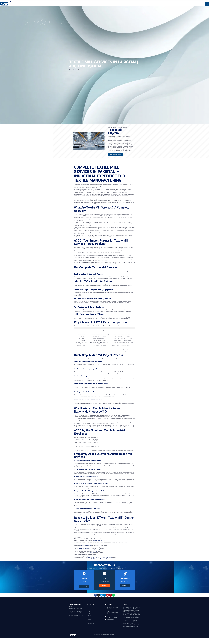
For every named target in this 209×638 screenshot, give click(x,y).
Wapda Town (131, 607)
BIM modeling (93, 549)
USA (137, 626)
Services (89, 607)
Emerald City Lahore (135, 617)
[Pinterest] (110, 595)
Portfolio (89, 619)
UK (135, 624)
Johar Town (125, 619)
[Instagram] (98, 595)
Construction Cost (90, 623)
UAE (134, 624)
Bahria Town (125, 607)
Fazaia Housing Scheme (134, 620)
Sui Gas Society (126, 622)
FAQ (88, 617)
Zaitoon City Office (134, 610)
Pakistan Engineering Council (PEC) (98, 556)
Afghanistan (132, 626)
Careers (88, 613)
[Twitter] (101, 595)
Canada (127, 626)
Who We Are (89, 609)
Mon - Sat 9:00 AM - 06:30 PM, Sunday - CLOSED (27, 1)
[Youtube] (107, 595)
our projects (95, 551)
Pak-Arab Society (126, 613)
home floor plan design (84, 547)
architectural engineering (86, 545)
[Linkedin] (104, 595)
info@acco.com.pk (14, 1)
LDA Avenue (129, 614)
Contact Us (89, 611)
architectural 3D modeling (84, 548)
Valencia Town (130, 623)
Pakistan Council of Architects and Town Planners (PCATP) (100, 557)
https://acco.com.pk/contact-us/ (98, 540)
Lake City (133, 608)
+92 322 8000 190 (6, 1)
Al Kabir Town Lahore (135, 611)
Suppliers (89, 615)
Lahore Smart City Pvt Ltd (131, 616)
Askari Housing (131, 619)
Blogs (88, 621)
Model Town (134, 614)
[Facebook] (95, 595)
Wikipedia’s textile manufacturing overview (99, 559)
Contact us (91, 552)
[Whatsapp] (113, 595)
